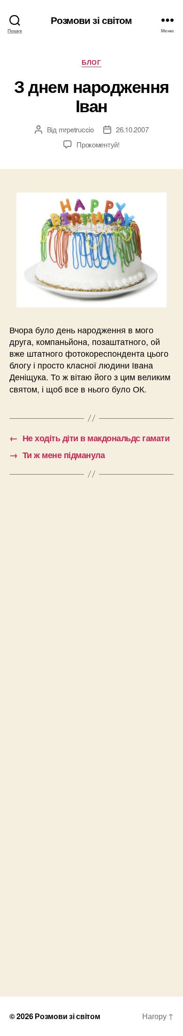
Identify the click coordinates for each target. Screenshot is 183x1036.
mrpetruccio (76, 129)
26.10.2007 (132, 129)
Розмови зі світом (91, 20)
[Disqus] (91, 615)
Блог (91, 62)
